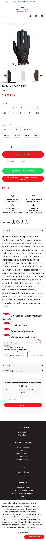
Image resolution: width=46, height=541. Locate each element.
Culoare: (6, 125)
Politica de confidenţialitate (23, 490)
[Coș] (42, 16)
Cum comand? (23, 448)
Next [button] (41, 75)
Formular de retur (23, 459)
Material (6, 366)
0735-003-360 (19, 2)
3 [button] (23, 64)
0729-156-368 (30, 2)
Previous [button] (5, 75)
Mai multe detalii (23, 533)
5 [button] (28, 64)
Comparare (26, 161)
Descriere (7, 230)
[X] (18, 222)
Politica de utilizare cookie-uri (23, 493)
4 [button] (26, 64)
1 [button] (17, 64)
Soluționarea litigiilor (23, 499)
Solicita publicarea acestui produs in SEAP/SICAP (23, 179)
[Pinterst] (22, 222)
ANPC (23, 496)
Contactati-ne (23, 435)
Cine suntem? (23, 432)
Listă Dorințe (11, 161)
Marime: (5, 103)
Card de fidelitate (23, 472)
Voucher (23, 475)
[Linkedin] (26, 222)
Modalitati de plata (23, 453)
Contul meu (23, 456)
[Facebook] (13, 222)
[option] (23, 46)
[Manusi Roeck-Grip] (9, 75)
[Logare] (36, 16)
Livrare (23, 451)
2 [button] (20, 64)
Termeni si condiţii (23, 488)
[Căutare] (30, 16)
